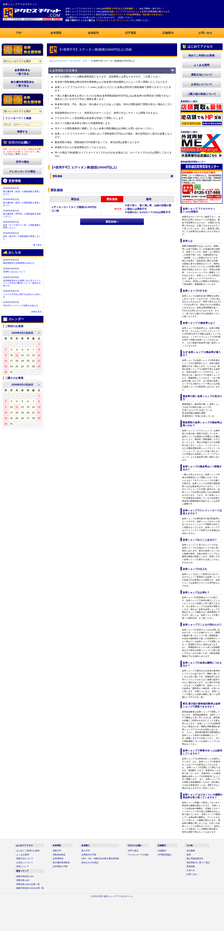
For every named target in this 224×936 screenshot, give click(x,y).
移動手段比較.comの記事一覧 (30, 888)
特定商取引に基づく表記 (198, 862)
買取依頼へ (112, 221)
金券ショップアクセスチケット (20, 4)
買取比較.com (22, 880)
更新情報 (191, 866)
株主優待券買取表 (61, 862)
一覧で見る (36, 245)
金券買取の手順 (60, 866)
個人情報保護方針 (195, 858)
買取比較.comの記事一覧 (28, 884)
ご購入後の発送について (201, 93)
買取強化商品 (59, 854)
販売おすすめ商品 (90, 862)
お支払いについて (201, 84)
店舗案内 (162, 850)
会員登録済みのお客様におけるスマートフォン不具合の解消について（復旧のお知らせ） (22, 283)
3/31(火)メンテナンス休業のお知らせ (20, 305)
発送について (22, 866)
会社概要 (191, 850)
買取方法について (201, 74)
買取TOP (57, 850)
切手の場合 (22, 161)
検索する (22, 131)
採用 (189, 854)
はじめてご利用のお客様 (27, 850)
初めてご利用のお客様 (201, 55)
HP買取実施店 (164, 854)
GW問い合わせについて (14, 272)
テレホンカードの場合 (22, 171)
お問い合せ (192, 874)
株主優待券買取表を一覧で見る (22, 83)
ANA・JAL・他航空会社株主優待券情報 (100, 858)
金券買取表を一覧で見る (22, 72)
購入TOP (86, 850)
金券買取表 (58, 858)
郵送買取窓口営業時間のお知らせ (18, 263)
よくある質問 (201, 64)
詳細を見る (36, 311)
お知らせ (191, 870)
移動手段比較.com (24, 876)
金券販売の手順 (89, 854)
